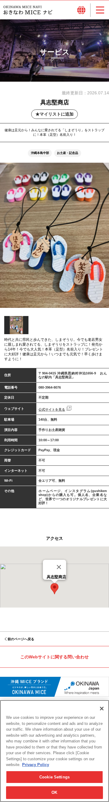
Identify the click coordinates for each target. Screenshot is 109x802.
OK (54, 792)
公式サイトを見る (51, 409)
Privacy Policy (35, 764)
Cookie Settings (54, 777)
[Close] (59, 567)
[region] (54, 751)
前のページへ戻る (21, 639)
